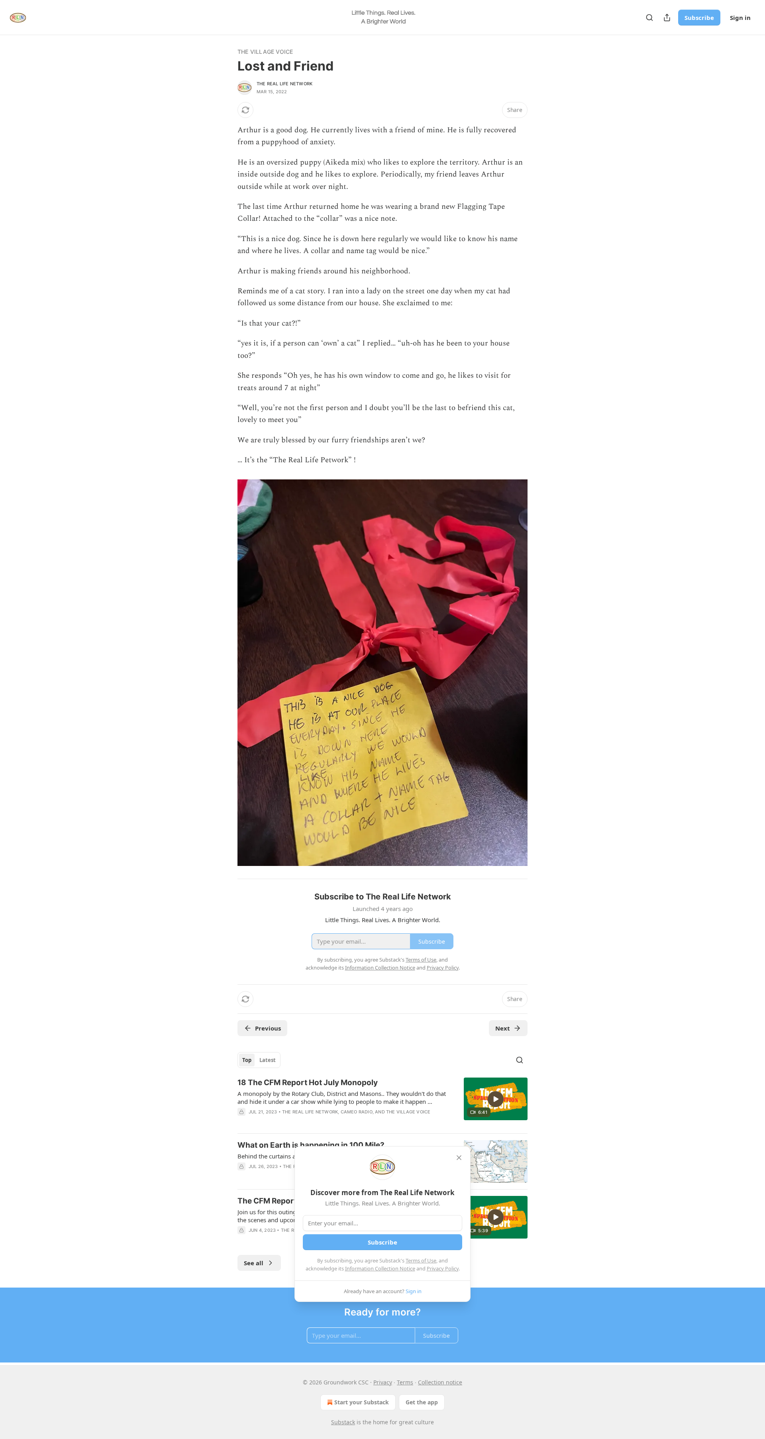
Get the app (422, 1402)
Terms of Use (421, 1260)
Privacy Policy (443, 1268)
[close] (459, 1157)
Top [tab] (246, 1060)
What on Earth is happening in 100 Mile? (310, 1145)
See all (253, 1263)
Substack (343, 1422)
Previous (268, 1028)
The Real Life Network (284, 83)
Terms (405, 1382)
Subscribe (699, 18)
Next (502, 1028)
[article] (382, 1102)
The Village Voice (265, 51)
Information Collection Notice (380, 1268)
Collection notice (440, 1382)
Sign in (740, 18)
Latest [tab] (267, 1060)
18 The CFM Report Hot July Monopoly (307, 1082)
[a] (496, 1099)
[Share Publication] (667, 18)
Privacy (382, 1382)
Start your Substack (361, 1402)
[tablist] (258, 1060)
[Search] (649, 18)
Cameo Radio (357, 1112)
